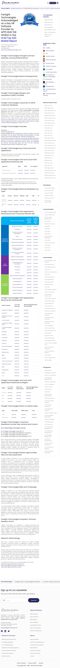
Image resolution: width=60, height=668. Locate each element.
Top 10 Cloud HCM (49, 198)
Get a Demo (52, 3)
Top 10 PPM (47, 240)
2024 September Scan (50, 140)
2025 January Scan (49, 150)
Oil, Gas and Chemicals (7, 361)
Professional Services (6, 144)
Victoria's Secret (50, 63)
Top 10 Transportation (50, 357)
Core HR (10, 135)
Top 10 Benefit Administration (48, 378)
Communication (10, 140)
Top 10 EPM (47, 226)
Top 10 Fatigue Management (48, 435)
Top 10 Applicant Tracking (48, 409)
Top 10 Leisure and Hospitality (49, 318)
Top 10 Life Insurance (49, 308)
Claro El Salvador (50, 50)
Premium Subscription (35, 650)
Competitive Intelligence (7, 642)
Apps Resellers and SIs (50, 30)
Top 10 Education (48, 284)
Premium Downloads (35, 653)
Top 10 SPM (47, 245)
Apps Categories (48, 27)
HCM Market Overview (50, 373)
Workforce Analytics (28, 133)
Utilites (3, 372)
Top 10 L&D (47, 392)
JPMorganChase (50, 86)
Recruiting (26, 135)
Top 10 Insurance (48, 306)
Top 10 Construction (49, 277)
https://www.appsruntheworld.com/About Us (12, 564)
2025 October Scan (49, 173)
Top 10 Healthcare (49, 303)
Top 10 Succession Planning (49, 401)
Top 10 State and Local (50, 298)
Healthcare (17, 141)
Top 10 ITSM (47, 234)
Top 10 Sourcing (48, 424)
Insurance (23, 141)
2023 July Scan (48, 105)
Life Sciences (4, 143)
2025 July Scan (48, 165)
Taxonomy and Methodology (37, 642)
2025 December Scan (50, 178)
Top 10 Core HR (48, 387)
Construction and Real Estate (22, 140)
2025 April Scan (48, 158)
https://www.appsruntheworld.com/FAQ (11, 567)
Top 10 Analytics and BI (50, 212)
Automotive (24, 138)
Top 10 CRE (47, 274)
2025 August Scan (49, 168)
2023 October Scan (49, 113)
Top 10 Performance (49, 398)
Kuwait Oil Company (51, 66)
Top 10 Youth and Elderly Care (50, 343)
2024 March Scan (48, 125)
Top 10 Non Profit (48, 335)
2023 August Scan (49, 108)
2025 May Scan (48, 160)
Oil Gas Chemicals (33, 143)
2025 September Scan (50, 170)
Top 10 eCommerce (49, 224)
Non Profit (24, 143)
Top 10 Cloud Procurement (47, 201)
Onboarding (20, 135)
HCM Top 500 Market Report (9, 39)
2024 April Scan (48, 128)
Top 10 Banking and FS (50, 267)
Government (10, 141)
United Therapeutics (51, 60)
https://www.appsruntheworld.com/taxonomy (13, 565)
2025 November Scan (49, 175)
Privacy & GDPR (32, 663)
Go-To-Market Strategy (7, 645)
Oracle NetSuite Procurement (31, 8)
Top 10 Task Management (48, 439)
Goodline (48, 48)
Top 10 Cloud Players (49, 188)
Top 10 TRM (47, 250)
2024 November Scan (50, 145)
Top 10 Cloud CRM (49, 190)
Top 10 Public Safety (49, 301)
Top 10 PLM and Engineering (48, 237)
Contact (32, 656)
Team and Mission (34, 639)
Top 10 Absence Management (48, 431)
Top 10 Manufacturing (50, 330)
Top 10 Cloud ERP (48, 193)
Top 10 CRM (47, 221)
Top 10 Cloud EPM (48, 195)
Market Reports (33, 647)
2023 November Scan (49, 115)
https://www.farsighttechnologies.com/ (11, 50)
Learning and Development (27, 136)
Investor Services (6, 656)
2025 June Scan (48, 163)
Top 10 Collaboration (49, 215)
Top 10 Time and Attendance (48, 443)
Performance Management (13, 136)
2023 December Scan (50, 118)
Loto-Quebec (49, 69)
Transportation (19, 144)
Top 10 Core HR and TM (50, 375)
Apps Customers (48, 22)
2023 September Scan (50, 110)
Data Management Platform (32, 581)
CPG (31, 140)
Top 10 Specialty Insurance (48, 314)
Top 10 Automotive (49, 264)
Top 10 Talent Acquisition (47, 405)
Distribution (36, 140)
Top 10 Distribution (49, 282)
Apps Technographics (50, 32)
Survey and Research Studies (9, 650)
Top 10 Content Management (48, 218)
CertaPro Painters (50, 56)
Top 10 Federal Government (48, 295)
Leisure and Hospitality (33, 141)
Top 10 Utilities (48, 360)
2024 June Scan (48, 133)
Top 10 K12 (46, 287)
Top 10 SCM (47, 248)
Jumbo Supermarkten (51, 72)
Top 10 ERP (47, 229)
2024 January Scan (49, 120)
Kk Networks (49, 79)
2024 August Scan (49, 138)
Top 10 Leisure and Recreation (49, 322)
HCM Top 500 (47, 370)
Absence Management (17, 133)
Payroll (14, 135)
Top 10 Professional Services (49, 351)
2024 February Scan (49, 123)
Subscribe (20, 170)
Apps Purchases (48, 20)
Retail (13, 144)
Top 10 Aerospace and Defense (50, 261)
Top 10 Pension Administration (48, 395)
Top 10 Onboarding (49, 419)
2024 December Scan (50, 148)
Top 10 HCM (47, 231)
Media (19, 143)
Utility (25, 144)
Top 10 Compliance (49, 384)
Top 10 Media (47, 333)
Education (3, 141)
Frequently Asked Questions (36, 645)
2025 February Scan (49, 153)
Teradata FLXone (18, 581)
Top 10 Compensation (50, 382)
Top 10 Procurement (49, 243)
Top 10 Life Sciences (49, 328)
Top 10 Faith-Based (49, 338)
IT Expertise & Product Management (10, 647)
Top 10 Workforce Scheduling (48, 451)
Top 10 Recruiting (48, 422)
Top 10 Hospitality (48, 325)
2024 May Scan (48, 130)
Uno (47, 53)
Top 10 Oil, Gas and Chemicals (49, 347)
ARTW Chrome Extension (48, 35)
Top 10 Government (49, 292)
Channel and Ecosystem (7, 653)
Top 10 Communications (50, 272)
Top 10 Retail (47, 355)
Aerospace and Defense (14, 138)
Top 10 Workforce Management (48, 427)
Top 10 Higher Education (50, 289)
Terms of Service (21, 663)
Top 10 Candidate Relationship (48, 416)
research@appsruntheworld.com (9, 628)
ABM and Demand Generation (9, 639)
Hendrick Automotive (16, 8)
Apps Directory (48, 25)
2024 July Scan (48, 135)
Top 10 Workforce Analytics (48, 447)
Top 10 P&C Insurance (50, 311)
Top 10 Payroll (47, 389)
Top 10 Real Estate (49, 279)
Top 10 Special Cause (49, 340)
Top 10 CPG (47, 269)
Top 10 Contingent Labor (50, 413)
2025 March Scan (48, 155)
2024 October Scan (49, 143)
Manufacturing (13, 143)
